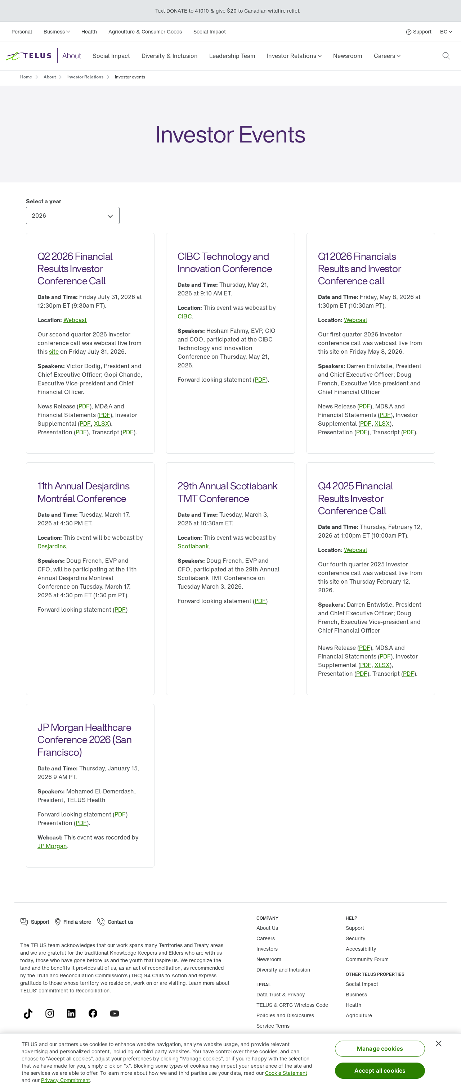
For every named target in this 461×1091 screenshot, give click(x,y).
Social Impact (209, 31)
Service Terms (273, 1025)
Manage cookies (380, 1048)
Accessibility (361, 948)
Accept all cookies (380, 1070)
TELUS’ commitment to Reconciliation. (65, 990)
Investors (267, 948)
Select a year (43, 201)
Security (356, 938)
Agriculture (359, 1015)
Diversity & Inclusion (170, 55)
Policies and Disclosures (285, 1015)
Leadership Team (232, 55)
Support (355, 928)
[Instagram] (52, 1014)
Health (89, 31)
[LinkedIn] (74, 1014)
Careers (265, 938)
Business (356, 994)
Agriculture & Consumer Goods (145, 31)
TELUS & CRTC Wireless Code (292, 1005)
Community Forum (367, 959)
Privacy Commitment (65, 1080)
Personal (22, 31)
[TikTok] (31, 1014)
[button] (294, 55)
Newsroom (347, 55)
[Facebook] (96, 1014)
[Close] (439, 1043)
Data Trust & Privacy (280, 994)
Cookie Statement (286, 1073)
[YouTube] (117, 1014)
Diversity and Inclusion (283, 969)
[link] (111, 55)
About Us (267, 928)
